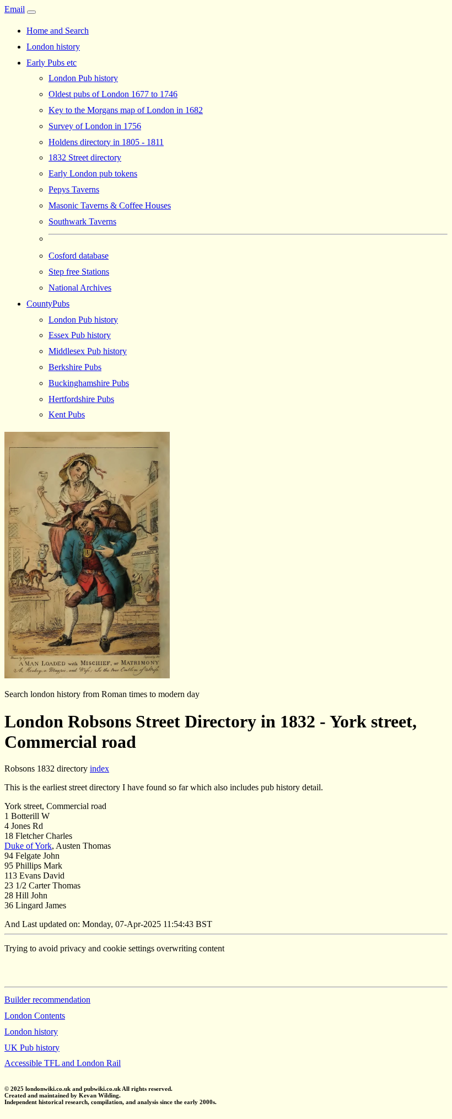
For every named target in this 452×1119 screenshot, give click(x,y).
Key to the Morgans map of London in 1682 (126, 110)
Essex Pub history (80, 335)
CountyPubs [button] (47, 303)
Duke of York (28, 845)
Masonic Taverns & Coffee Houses (110, 205)
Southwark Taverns (82, 221)
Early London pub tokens (93, 173)
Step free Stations (79, 271)
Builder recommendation (47, 999)
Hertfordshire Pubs (81, 399)
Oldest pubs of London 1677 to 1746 (113, 94)
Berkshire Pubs (75, 367)
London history (53, 46)
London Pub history (83, 78)
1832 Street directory (85, 157)
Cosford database (79, 255)
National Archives (80, 287)
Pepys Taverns (74, 189)
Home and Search (57, 30)
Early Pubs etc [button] (51, 62)
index (99, 768)
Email (14, 9)
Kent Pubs (67, 414)
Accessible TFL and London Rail (62, 1063)
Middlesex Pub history (88, 351)
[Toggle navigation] (31, 12)
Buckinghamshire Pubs (89, 383)
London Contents (34, 1015)
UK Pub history (32, 1047)
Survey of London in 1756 (95, 126)
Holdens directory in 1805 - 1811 (106, 142)
